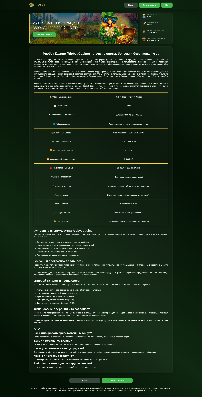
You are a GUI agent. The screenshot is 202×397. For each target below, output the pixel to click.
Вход (130, 5)
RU (166, 5)
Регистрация (149, 5)
